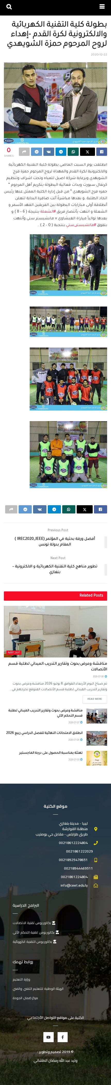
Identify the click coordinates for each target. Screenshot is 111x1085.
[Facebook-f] (63, 1037)
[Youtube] (48, 1037)
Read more (95, 699)
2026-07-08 (98, 677)
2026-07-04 (74, 740)
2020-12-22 (99, 55)
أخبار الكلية (14, 652)
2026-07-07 (74, 723)
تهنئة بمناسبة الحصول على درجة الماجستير (51, 753)
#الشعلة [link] (48, 212)
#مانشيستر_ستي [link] (81, 225)
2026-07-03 (74, 760)
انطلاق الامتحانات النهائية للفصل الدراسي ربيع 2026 (44, 733)
